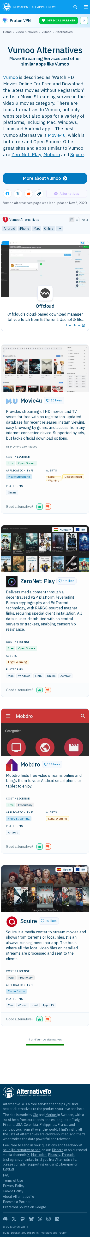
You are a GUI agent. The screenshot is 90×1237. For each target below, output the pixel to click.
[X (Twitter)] (14, 1218)
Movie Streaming (19, 476)
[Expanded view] (71, 219)
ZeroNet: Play (26, 154)
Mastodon (39, 1154)
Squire (77, 154)
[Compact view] (76, 219)
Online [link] (49, 228)
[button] (54, 400)
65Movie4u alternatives (21, 446)
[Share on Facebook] (7, 193)
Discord (57, 1150)
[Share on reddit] (28, 193)
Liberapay (66, 1164)
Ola (35, 1114)
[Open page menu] (86, 7)
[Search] (75, 7)
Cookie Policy (13, 1191)
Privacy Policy (13, 1185)
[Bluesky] (31, 1218)
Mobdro (51, 154)
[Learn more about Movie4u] (12, 401)
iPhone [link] (24, 228)
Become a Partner (17, 1201)
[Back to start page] (6, 7)
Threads (67, 1154)
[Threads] (39, 1218)
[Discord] (5, 1218)
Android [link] (9, 228)
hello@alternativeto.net (21, 1150)
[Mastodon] (22, 1218)
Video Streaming (19, 818)
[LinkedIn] (57, 1218)
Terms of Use (13, 1180)
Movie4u (57, 135)
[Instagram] (48, 1218)
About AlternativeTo (18, 1196)
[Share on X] (18, 193)
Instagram (11, 1159)
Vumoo (10, 77)
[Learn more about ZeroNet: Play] (12, 581)
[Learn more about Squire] (12, 921)
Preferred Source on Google (24, 1207)
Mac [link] (37, 228)
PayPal (8, 1169)
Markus (51, 1114)
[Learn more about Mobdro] (12, 765)
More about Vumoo (42, 178)
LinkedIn (31, 1159)
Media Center (16, 991)
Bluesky (54, 1154)
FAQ (6, 1175)
